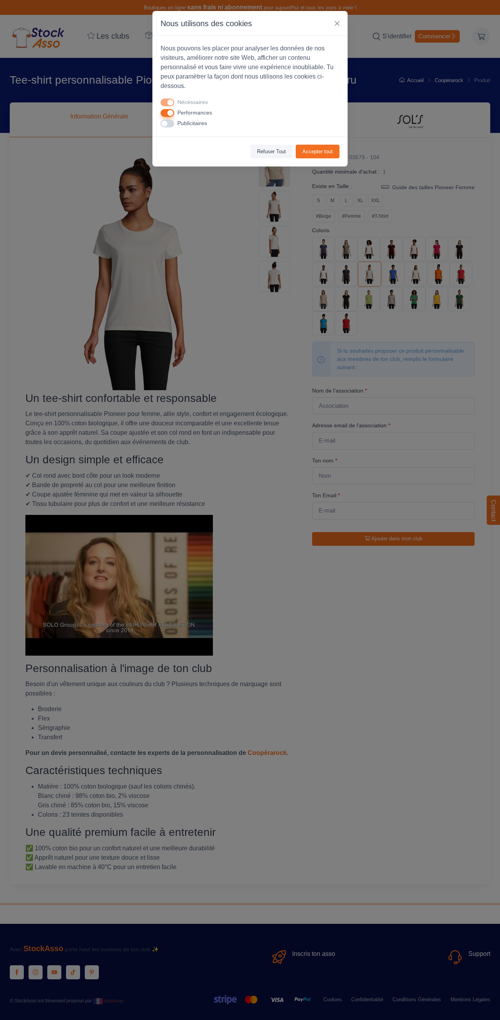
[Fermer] (337, 23)
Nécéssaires (192, 102)
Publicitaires (192, 123)
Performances (194, 112)
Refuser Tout (271, 151)
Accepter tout (317, 151)
